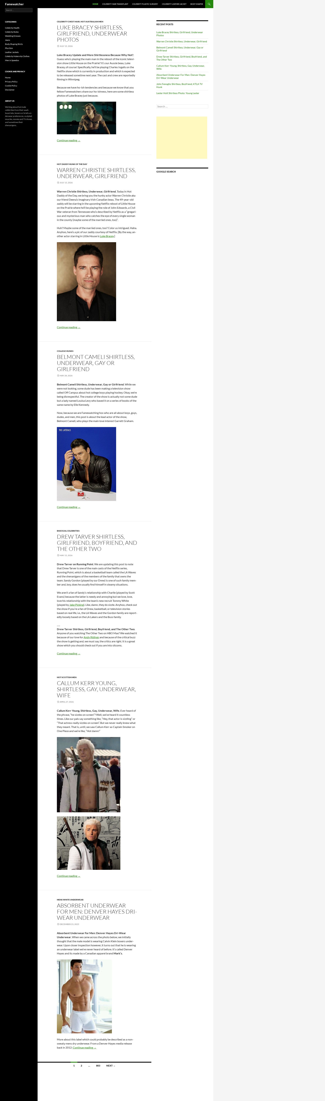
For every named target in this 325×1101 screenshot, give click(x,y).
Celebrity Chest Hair (68, 21)
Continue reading (68, 140)
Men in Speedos (12, 60)
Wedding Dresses (12, 36)
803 (98, 1065)
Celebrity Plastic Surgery (145, 4)
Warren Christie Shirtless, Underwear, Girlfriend (96, 172)
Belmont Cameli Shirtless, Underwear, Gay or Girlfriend (96, 362)
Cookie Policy (11, 85)
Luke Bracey (107, 236)
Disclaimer (10, 89)
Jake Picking (76, 604)
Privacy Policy (11, 81)
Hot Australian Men (92, 21)
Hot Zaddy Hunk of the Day (72, 164)
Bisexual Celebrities (68, 531)
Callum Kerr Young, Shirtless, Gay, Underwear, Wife (96, 689)
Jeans (7, 40)
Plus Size (9, 48)
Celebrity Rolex (12, 32)
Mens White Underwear (70, 899)
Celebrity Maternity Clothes (17, 56)
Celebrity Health (12, 28)
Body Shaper (196, 4)
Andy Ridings (91, 637)
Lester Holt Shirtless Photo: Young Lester (177, 93)
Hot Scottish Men (67, 677)
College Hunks (65, 351)
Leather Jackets (12, 52)
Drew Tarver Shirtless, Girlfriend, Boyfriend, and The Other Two (97, 542)
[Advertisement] (181, 138)
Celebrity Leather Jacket (174, 4)
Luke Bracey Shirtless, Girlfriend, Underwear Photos (92, 33)
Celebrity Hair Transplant (115, 4)
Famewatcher (14, 4)
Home (95, 4)
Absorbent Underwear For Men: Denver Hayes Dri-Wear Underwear (97, 911)
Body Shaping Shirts (14, 44)
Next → (110, 1065)
